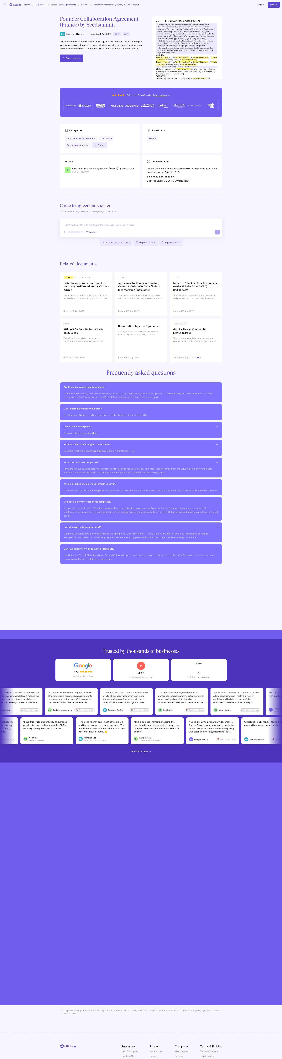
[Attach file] (64, 232)
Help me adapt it (147, 242)
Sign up (273, 4)
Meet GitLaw (181, 1051)
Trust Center (207, 1056)
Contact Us (128, 1056)
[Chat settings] (76, 232)
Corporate (106, 138)
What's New (156, 1051)
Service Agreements (77, 145)
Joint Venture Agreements (63, 4)
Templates (40, 4)
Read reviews (160, 95)
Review (153, 1056)
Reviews (179, 1056)
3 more (101, 145)
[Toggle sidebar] (4, 4)
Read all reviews (139, 751)
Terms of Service (209, 1051)
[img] (126, 34)
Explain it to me (172, 242)
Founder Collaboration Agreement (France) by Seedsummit (110, 4)
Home (27, 4)
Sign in (261, 4)
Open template (73, 58)
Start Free (141, 975)
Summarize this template (117, 242)
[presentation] (141, 228)
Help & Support (130, 1051)
